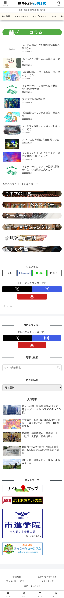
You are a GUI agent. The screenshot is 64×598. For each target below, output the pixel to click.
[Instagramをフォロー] (47, 289)
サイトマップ (47, 581)
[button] (54, 273)
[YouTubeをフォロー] (32, 297)
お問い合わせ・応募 (47, 576)
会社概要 (17, 576)
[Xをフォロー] (17, 289)
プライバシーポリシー (16, 581)
